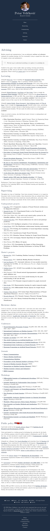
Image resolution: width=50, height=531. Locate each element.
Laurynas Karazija (9, 262)
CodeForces (26, 502)
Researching (25, 26)
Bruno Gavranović (21, 103)
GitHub (32, 500)
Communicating (25, 29)
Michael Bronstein (12, 92)
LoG (29, 318)
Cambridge (14, 81)
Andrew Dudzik (11, 103)
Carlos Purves (7, 226)
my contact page (20, 71)
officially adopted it (21, 466)
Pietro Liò (9, 80)
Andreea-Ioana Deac (9, 220)
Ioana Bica (6, 207)
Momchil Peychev (8, 211)
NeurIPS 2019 (16, 316)
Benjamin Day (7, 255)
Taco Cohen (29, 92)
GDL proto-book (40, 96)
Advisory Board (13, 455)
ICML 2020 (24, 316)
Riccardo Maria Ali (9, 296)
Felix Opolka (7, 285)
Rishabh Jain (7, 287)
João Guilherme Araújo (33, 103)
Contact (25, 40)
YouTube (17, 502)
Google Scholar (41, 500)
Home (25, 22)
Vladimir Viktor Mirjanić (10, 292)
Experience (25, 36)
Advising (25, 33)
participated (7, 463)
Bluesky (15, 500)
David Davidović (18, 511)
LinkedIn (25, 500)
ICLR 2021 (33, 316)
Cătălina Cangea (8, 268)
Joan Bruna (20, 92)
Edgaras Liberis (8, 259)
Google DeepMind (22, 441)
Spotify (33, 502)
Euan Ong (6, 229)
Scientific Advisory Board (22, 427)
